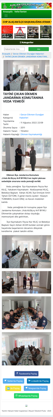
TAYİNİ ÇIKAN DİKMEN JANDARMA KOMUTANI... (26, 56)
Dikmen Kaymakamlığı (31, 134)
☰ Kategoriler (26, 42)
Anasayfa (7, 11)
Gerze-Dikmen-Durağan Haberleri (28, 54)
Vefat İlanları (20, 11)
